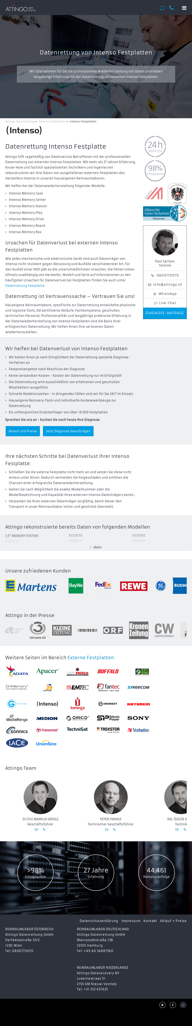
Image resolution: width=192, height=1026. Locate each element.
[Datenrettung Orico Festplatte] (77, 718)
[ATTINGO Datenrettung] (20, 6)
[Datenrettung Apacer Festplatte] (47, 671)
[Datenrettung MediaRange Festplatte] (17, 718)
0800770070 (168, 275)
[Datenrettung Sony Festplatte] (138, 718)
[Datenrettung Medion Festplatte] (47, 718)
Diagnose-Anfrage (165, 313)
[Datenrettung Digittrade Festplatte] (47, 687)
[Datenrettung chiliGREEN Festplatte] (138, 671)
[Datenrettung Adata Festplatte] (17, 671)
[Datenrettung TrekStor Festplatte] (108, 730)
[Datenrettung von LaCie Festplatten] (17, 743)
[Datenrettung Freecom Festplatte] (138, 687)
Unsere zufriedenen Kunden (38, 571)
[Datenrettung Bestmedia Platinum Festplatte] (77, 671)
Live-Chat (167, 303)
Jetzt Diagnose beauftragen (68, 431)
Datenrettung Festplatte (24, 286)
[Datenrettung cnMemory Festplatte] (17, 687)
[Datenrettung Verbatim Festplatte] (138, 730)
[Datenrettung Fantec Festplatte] (108, 687)
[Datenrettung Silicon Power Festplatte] (108, 718)
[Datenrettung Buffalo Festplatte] (108, 671)
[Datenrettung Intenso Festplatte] (47, 703)
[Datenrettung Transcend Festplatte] (47, 730)
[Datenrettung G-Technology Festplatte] (17, 704)
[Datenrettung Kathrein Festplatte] (138, 704)
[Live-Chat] (163, 8)
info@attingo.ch (167, 284)
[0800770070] (173, 8)
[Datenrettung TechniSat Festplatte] (77, 730)
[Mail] (36, 829)
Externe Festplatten (91, 658)
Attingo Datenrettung (20, 121)
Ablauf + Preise (173, 921)
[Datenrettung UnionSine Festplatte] (47, 742)
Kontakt (150, 921)
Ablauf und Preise (23, 431)
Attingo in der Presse (29, 615)
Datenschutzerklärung (99, 921)
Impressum (130, 921)
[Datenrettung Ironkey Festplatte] (108, 704)
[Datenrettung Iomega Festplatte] (77, 704)
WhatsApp (168, 294)
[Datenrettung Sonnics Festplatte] (17, 730)
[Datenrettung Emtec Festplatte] (77, 687)
